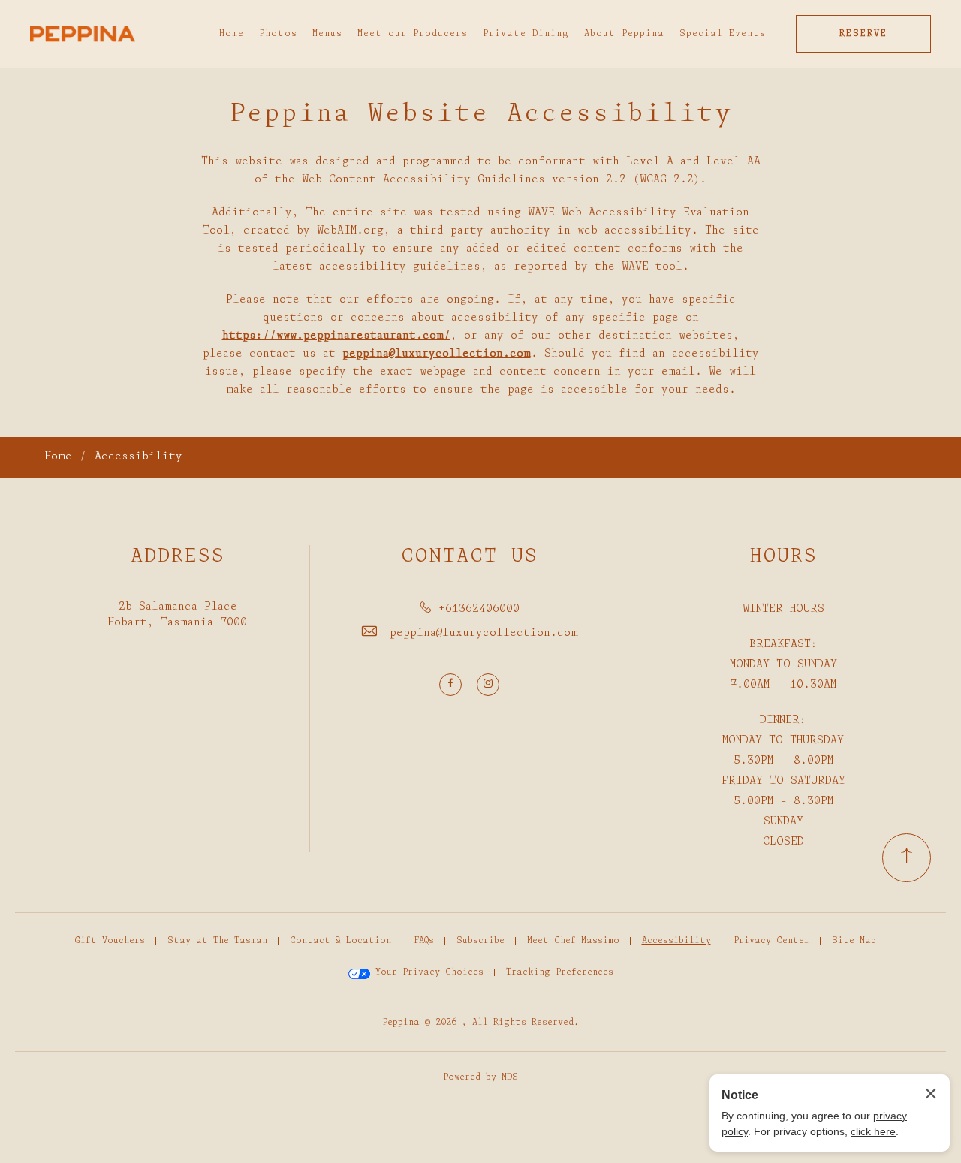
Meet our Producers (412, 33)
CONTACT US (469, 557)
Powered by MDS (480, 1077)
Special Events (722, 33)
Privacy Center (771, 940)
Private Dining (526, 33)
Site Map (854, 940)
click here (873, 1131)
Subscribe (480, 940)
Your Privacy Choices (427, 972)
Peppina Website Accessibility (481, 114)
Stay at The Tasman (217, 940)
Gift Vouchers (109, 940)
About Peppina (624, 33)
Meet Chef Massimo (573, 940)
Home (231, 33)
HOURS (783, 557)
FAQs (424, 940)
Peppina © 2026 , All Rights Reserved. (480, 1022)
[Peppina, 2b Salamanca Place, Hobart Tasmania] (82, 34)
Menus (327, 33)
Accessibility (138, 456)
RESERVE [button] (863, 33)
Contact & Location (340, 940)
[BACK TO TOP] (906, 857)
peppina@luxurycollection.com (484, 633)
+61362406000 (479, 609)
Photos (278, 33)
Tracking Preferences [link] (559, 972)
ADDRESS (178, 557)
